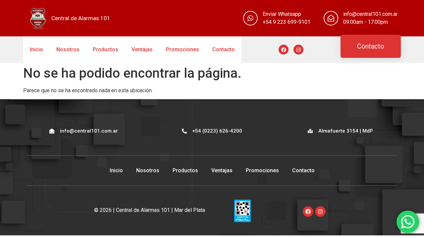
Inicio (36, 49)
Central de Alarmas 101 (80, 18)
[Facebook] (284, 50)
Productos (105, 49)
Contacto (223, 49)
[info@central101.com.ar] (331, 18)
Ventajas (142, 49)
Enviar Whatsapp (282, 14)
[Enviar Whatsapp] (250, 18)
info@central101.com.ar (370, 14)
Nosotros (68, 49)
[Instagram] (298, 50)
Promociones (182, 49)
